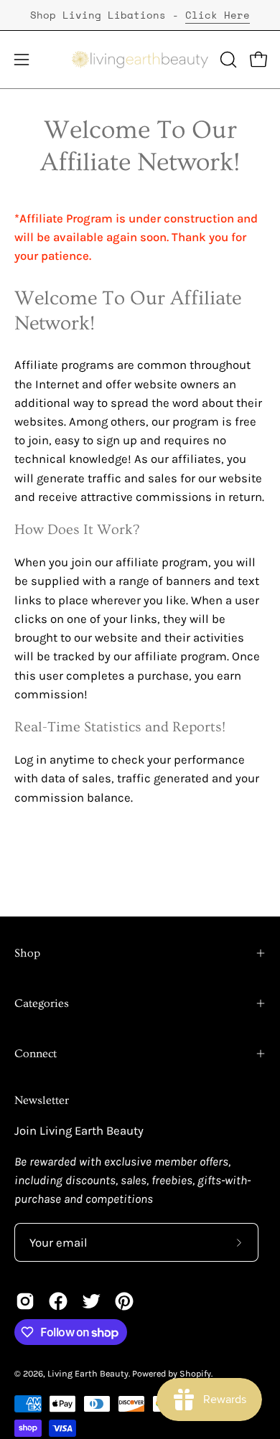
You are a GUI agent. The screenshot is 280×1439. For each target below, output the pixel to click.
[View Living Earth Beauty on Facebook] (58, 1301)
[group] (140, 15)
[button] (227, 60)
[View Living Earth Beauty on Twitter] (91, 1301)
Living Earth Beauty (88, 1373)
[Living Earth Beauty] (140, 60)
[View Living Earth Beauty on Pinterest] (124, 1301)
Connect (35, 1053)
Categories (41, 1003)
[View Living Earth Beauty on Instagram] (25, 1301)
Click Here (217, 14)
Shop (27, 953)
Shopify (195, 1373)
